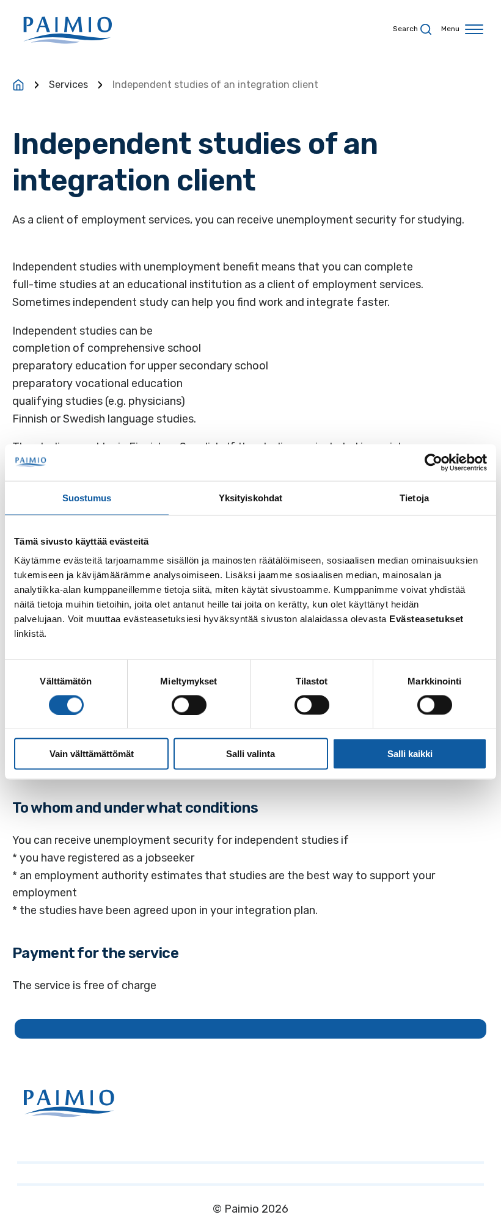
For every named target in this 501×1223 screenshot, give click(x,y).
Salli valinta (250, 754)
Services (68, 84)
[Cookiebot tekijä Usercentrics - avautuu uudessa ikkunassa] (433, 462)
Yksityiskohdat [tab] (250, 497)
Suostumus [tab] (87, 497)
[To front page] (18, 85)
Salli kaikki (410, 754)
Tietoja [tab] (414, 497)
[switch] (189, 704)
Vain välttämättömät (91, 754)
